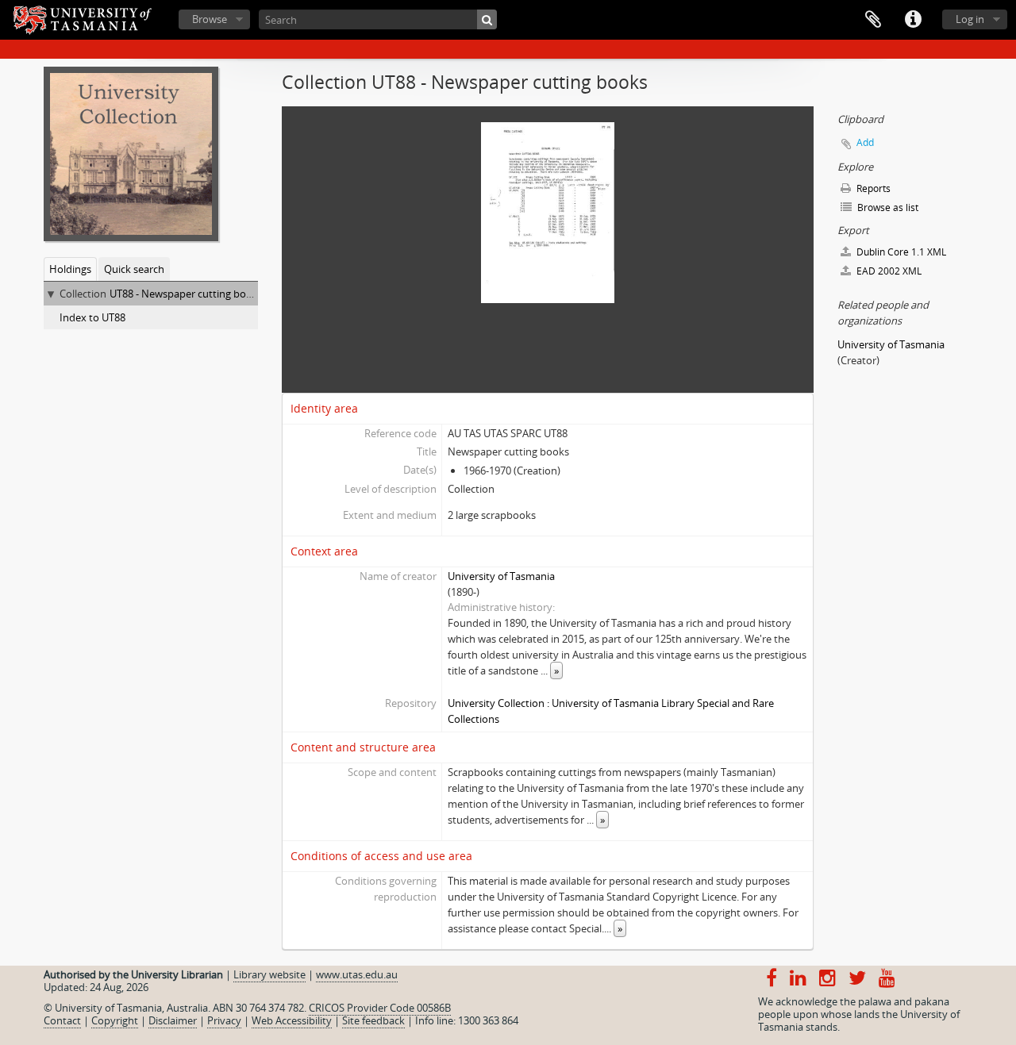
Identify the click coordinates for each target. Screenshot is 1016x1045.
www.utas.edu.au (357, 974)
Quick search (134, 269)
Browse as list (886, 207)
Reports (872, 188)
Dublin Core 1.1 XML (900, 252)
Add (865, 142)
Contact (62, 1020)
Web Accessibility (292, 1020)
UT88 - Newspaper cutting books (186, 293)
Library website (269, 974)
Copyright (114, 1020)
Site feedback (373, 1020)
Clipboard (873, 20)
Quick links (913, 20)
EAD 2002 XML (888, 271)
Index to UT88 (92, 317)
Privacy (224, 1020)
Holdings (70, 269)
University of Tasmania (501, 576)
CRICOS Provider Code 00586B (380, 1008)
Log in (970, 19)
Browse (209, 19)
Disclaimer (172, 1020)
